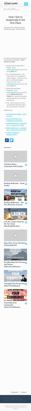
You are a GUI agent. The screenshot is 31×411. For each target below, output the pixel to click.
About (13, 397)
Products (21, 401)
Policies (20, 399)
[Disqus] (15, 332)
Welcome (5, 397)
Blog (10, 397)
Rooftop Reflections (9, 401)
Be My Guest (6, 399)
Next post (24, 392)
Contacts (18, 397)
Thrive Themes (15, 407)
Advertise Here (14, 399)
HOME (16, 401)
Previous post (15, 392)
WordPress (15, 408)
